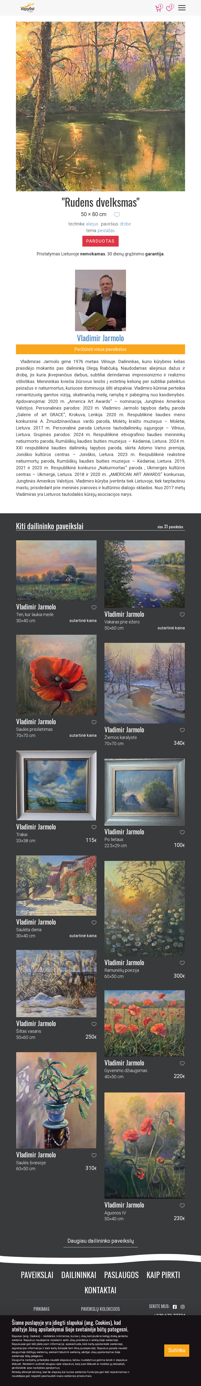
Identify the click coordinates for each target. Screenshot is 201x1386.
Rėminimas (41, 1269)
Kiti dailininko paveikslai (49, 459)
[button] (117, 148)
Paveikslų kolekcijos (100, 1242)
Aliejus (92, 157)
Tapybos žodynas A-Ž (100, 1251)
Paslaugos (121, 1208)
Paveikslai (37, 1208)
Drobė (125, 157)
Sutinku (176, 1350)
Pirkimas (42, 1242)
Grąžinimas (41, 1260)
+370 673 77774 (169, 1249)
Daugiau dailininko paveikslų (100, 1174)
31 (170, 460)
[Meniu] (182, 8)
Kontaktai (100, 1223)
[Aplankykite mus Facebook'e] (175, 1240)
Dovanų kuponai (41, 1277)
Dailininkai (78, 1208)
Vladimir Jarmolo (100, 271)
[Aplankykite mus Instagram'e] (182, 1240)
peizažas (106, 163)
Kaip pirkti (163, 1208)
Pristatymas (41, 1251)
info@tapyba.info (168, 1255)
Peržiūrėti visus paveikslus (100, 282)
